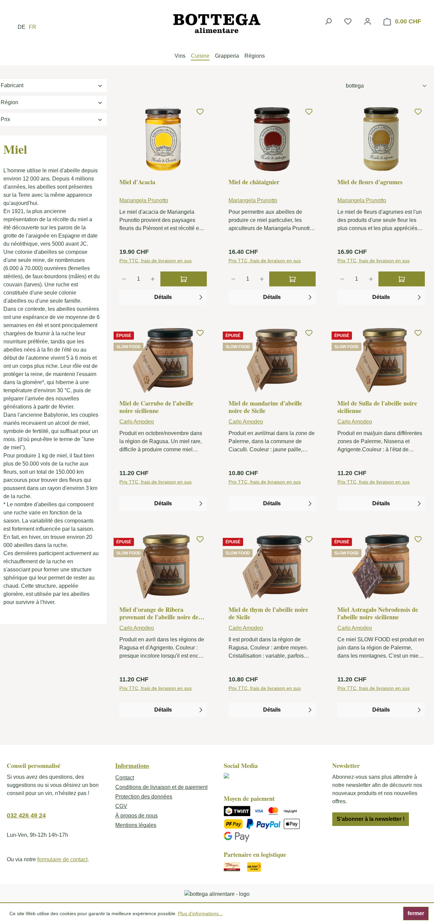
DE (21, 27)
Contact (124, 777)
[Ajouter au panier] (183, 278)
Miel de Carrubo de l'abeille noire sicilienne (156, 406)
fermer (416, 913)
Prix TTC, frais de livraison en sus (155, 260)
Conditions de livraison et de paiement (161, 787)
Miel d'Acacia (137, 182)
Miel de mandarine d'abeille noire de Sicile (265, 406)
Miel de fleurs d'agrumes (369, 182)
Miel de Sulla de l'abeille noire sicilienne (377, 406)
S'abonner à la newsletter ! (371, 819)
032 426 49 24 (26, 815)
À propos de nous (136, 815)
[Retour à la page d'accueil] (217, 23)
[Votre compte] (367, 21)
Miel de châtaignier (254, 182)
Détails (163, 297)
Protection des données (143, 796)
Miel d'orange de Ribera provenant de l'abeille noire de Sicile (158, 613)
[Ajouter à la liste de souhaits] (200, 112)
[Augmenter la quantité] (153, 278)
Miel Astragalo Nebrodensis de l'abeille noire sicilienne (377, 613)
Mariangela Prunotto (143, 200)
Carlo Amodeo (136, 422)
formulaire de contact (62, 859)
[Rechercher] (328, 21)
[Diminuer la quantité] (124, 278)
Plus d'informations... (200, 913)
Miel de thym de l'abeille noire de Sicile (268, 613)
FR (32, 27)
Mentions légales (135, 825)
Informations (132, 765)
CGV (121, 806)
